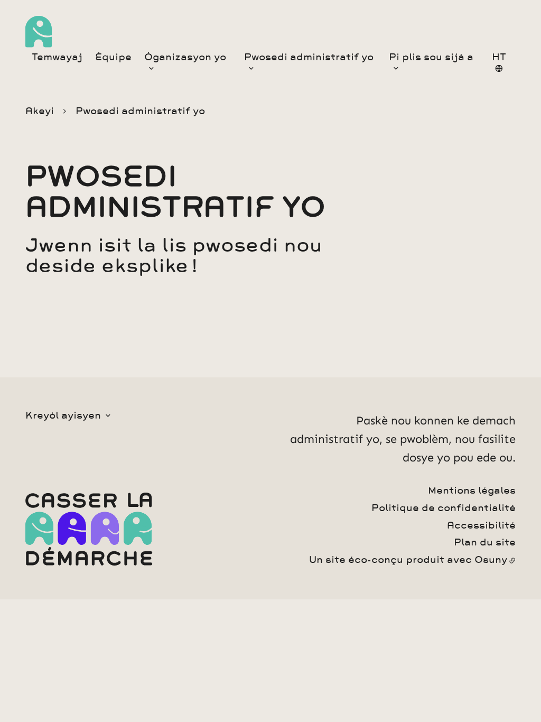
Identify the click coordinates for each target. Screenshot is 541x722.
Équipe (113, 57)
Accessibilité (481, 525)
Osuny (490, 560)
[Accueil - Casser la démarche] (38, 32)
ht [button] (499, 57)
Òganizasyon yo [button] (185, 57)
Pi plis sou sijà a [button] (431, 57)
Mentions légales (472, 490)
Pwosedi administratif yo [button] (309, 57)
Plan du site (485, 542)
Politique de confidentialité (443, 508)
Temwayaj (57, 57)
